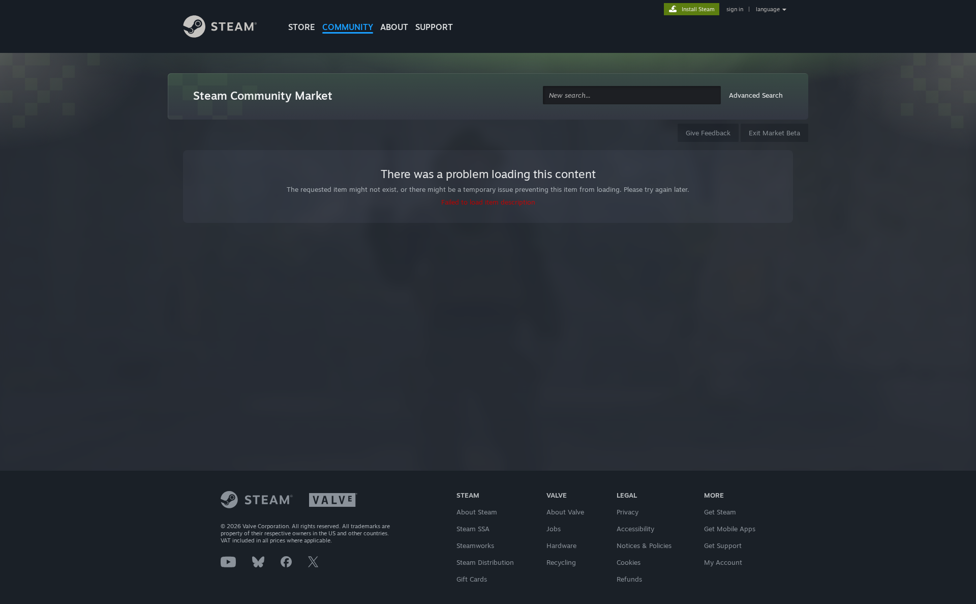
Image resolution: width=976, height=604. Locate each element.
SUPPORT (434, 27)
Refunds (629, 579)
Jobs (553, 529)
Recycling (561, 562)
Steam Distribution (485, 562)
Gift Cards (471, 579)
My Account (723, 562)
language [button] (768, 9)
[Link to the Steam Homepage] (227, 28)
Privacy (627, 512)
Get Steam (720, 512)
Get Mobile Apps (729, 529)
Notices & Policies (644, 545)
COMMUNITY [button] (347, 27)
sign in (734, 9)
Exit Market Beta (774, 133)
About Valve (565, 512)
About (394, 27)
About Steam (476, 512)
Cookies (628, 562)
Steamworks (475, 545)
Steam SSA (473, 529)
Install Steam (698, 9)
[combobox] (632, 95)
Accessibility (635, 529)
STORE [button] (301, 27)
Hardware (561, 545)
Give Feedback (708, 133)
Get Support (723, 545)
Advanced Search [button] (756, 95)
